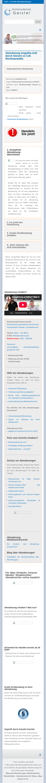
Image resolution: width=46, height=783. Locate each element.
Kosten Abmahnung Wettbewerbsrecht (22, 401)
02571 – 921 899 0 (21, 333)
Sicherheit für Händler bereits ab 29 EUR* (22, 648)
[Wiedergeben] (7, 313)
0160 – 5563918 (26, 338)
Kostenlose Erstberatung (17, 119)
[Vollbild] (38, 313)
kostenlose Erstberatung (17, 388)
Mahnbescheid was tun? (17, 442)
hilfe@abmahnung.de (21, 336)
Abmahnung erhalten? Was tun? (20, 607)
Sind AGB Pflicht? (14, 506)
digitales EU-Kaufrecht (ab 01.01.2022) (23, 431)
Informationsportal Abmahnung (19, 416)
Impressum (11, 344)
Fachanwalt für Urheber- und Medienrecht (22, 327)
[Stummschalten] (35, 313)
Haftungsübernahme (16, 491)
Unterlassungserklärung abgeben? (21, 392)
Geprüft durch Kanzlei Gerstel (19, 729)
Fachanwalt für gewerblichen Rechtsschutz (23, 324)
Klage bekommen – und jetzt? (19, 449)
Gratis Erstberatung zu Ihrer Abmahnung (18, 688)
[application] (23, 304)
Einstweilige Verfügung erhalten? (20, 446)
